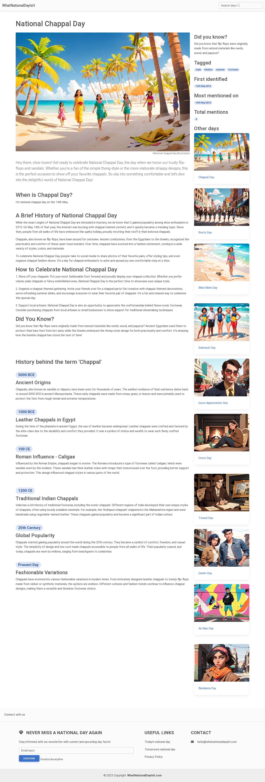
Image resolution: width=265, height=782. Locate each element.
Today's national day (157, 742)
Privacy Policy (154, 757)
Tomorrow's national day (160, 749)
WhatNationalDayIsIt (18, 5)
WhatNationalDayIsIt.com (144, 775)
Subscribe (29, 758)
